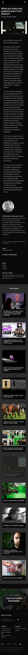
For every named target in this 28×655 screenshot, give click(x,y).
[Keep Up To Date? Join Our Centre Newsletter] (14, 609)
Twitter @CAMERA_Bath (20, 628)
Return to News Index (9, 254)
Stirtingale (11, 650)
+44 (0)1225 (5, 630)
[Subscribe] (18, 619)
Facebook (4, 268)
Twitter (4, 266)
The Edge (16, 43)
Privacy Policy (17, 650)
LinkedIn (4, 265)
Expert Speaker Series (7, 250)
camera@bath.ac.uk (6, 628)
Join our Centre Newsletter (8, 275)
